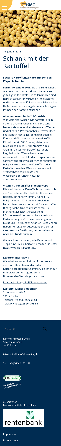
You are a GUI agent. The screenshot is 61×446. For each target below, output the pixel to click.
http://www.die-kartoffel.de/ (19, 247)
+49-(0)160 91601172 (19, 363)
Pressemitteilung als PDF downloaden (25, 282)
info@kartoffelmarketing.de (24, 354)
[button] (45, 329)
